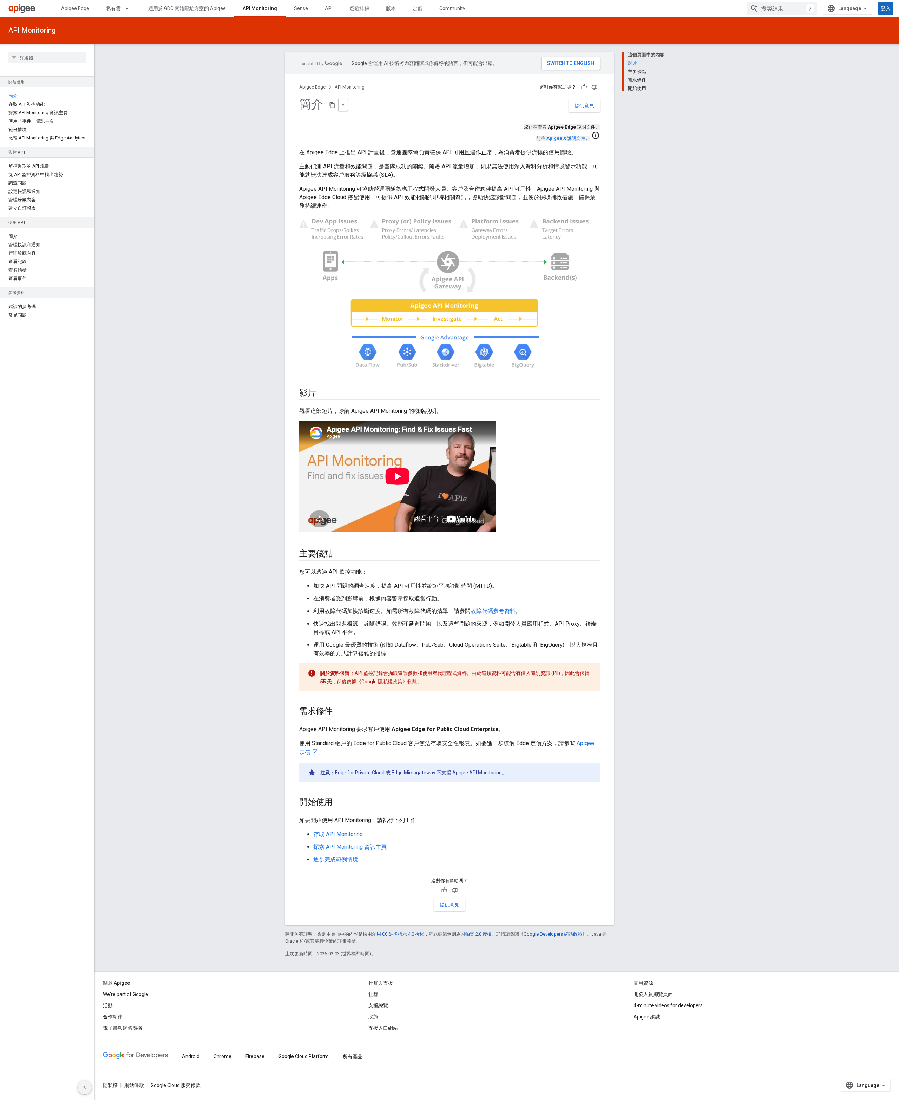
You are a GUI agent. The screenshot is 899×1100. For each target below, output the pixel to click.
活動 (108, 1005)
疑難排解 (359, 8)
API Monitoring (260, 8)
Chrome (222, 1056)
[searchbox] (47, 57)
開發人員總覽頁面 (653, 994)
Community (452, 8)
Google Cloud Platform (303, 1056)
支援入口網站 (383, 1028)
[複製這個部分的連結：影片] (323, 393)
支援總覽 (378, 1005)
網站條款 (134, 1085)
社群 (373, 994)
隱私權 (110, 1085)
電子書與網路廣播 (122, 1028)
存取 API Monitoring (338, 834)
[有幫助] (584, 87)
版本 (391, 8)
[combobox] (782, 8)
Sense (301, 8)
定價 (417, 8)
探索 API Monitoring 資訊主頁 (350, 847)
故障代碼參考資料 (493, 611)
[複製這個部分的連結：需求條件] (340, 712)
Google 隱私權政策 (381, 681)
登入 (886, 8)
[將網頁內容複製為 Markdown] (332, 105)
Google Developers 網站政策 (553, 934)
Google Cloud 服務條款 (176, 1085)
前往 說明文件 (560, 138)
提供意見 (584, 106)
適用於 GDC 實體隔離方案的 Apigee (187, 8)
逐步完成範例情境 (335, 859)
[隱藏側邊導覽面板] (85, 1087)
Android (190, 1056)
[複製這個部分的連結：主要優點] (340, 554)
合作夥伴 (113, 1017)
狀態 (373, 1017)
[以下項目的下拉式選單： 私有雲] (130, 8)
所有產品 (352, 1056)
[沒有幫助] (594, 87)
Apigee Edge (75, 8)
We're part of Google (125, 994)
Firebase (254, 1056)
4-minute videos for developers (668, 1005)
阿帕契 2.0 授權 (476, 934)
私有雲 (113, 8)
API (329, 8)
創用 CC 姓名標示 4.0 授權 (398, 934)
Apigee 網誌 (647, 1017)
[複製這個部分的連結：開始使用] (340, 803)
